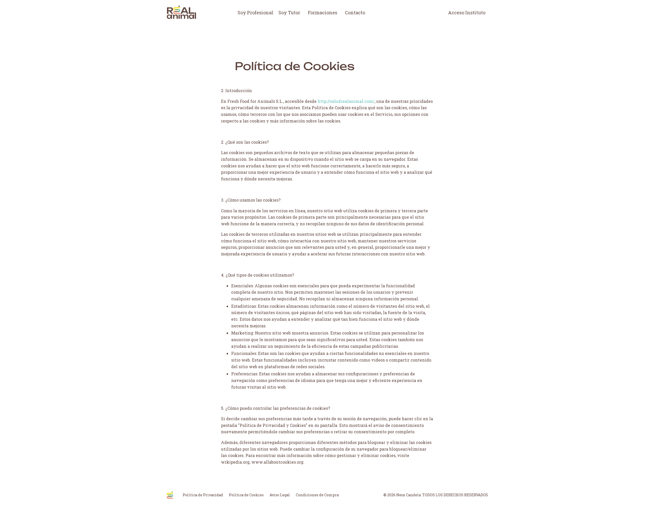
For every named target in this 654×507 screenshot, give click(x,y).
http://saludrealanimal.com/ (346, 101)
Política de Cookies (246, 494)
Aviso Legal (280, 494)
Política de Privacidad (203, 494)
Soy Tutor (289, 12)
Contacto (355, 12)
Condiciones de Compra (317, 494)
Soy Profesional (255, 12)
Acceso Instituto (466, 12)
